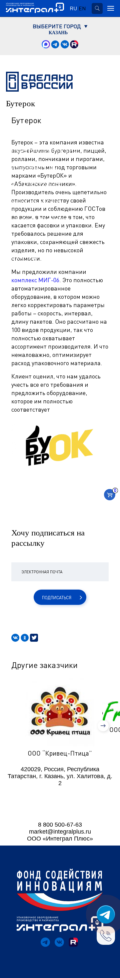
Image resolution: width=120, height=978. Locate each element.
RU (73, 8)
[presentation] (103, 725)
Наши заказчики (38, 221)
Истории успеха (36, 256)
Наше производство (44, 133)
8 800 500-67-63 (60, 824)
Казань (58, 33)
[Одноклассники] (25, 638)
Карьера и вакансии (44, 238)
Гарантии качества (42, 150)
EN (82, 8)
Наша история (33, 186)
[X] (34, 638)
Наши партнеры (36, 203)
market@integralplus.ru (60, 831)
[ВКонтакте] (15, 638)
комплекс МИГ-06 (35, 280)
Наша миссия (32, 168)
